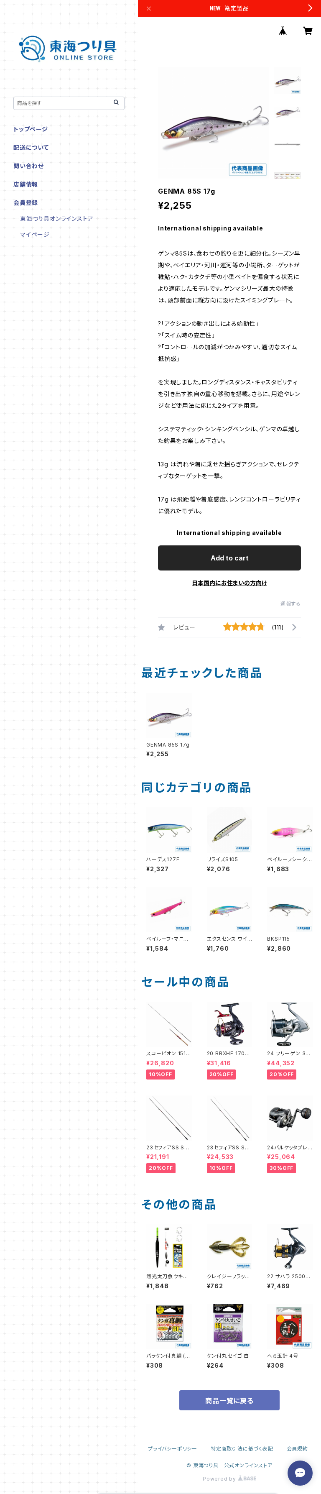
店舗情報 (25, 184)
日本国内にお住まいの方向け (229, 582)
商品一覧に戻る (229, 1401)
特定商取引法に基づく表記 (242, 1448)
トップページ (30, 129)
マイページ (35, 234)
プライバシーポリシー (172, 1448)
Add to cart (230, 558)
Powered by (220, 1479)
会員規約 (297, 1448)
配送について (31, 147)
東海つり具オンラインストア (56, 218)
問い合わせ (28, 165)
